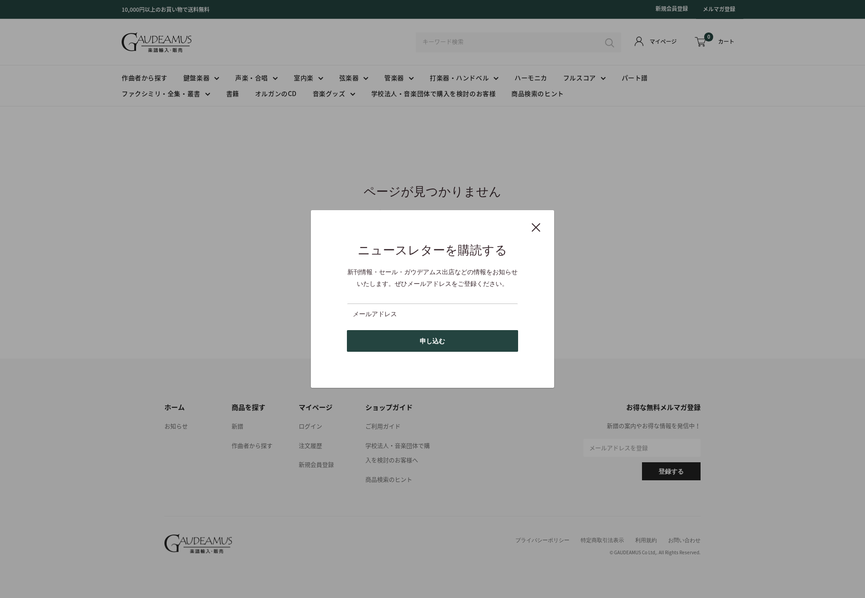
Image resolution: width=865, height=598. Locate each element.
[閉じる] (536, 227)
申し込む (432, 341)
